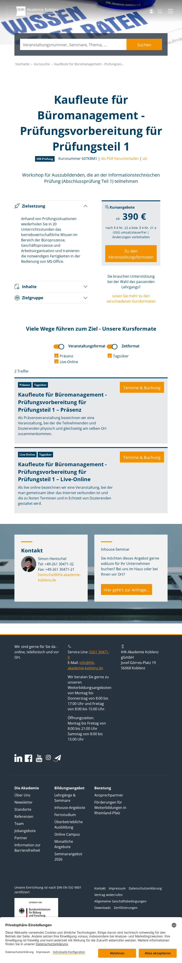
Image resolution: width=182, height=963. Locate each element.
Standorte (22, 809)
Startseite (22, 64)
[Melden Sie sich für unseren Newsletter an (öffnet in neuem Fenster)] (57, 758)
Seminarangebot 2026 (68, 856)
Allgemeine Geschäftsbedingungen (120, 901)
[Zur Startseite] (33, 11)
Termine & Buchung (141, 387)
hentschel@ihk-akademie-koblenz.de (59, 577)
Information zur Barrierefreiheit (27, 848)
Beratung (102, 788)
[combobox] (73, 44)
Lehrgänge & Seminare (65, 798)
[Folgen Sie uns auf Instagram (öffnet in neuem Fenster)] (48, 757)
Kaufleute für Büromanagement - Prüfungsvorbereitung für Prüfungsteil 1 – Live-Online (62, 471)
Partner (20, 837)
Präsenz (66, 356)
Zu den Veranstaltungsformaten (131, 254)
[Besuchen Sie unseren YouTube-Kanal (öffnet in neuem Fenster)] (39, 758)
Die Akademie (26, 788)
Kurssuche (42, 64)
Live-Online (69, 361)
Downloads (102, 908)
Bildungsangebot (69, 788)
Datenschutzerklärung (145, 888)
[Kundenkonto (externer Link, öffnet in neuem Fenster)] (151, 11)
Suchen (144, 44)
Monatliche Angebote (63, 844)
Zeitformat (130, 346)
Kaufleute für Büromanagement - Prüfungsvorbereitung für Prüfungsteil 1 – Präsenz (62, 402)
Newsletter (23, 802)
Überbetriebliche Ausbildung (68, 824)
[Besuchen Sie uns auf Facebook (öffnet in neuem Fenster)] (28, 758)
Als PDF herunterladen (120, 158)
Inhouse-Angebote (69, 807)
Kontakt (100, 888)
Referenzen (23, 816)
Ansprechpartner (108, 795)
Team (19, 823)
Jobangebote (25, 830)
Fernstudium (65, 814)
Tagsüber (121, 356)
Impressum (117, 888)
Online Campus (67, 834)
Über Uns (22, 795)
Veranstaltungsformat (86, 346)
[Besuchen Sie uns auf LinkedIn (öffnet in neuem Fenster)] (18, 758)
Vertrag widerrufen (108, 895)
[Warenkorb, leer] (159, 11)
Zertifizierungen (126, 908)
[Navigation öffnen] (170, 11)
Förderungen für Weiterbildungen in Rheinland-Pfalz (110, 807)
